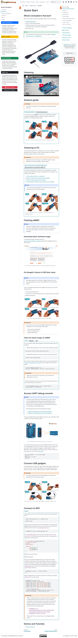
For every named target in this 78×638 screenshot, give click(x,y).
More (47, 2)
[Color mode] (63, 2)
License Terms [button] (66, 39)
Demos (3, 17)
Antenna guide (65, 12)
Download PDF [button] (66, 32)
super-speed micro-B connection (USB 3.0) (35, 165)
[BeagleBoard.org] (76, 2)
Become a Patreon (10, 87)
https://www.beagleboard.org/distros (32, 241)
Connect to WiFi (65, 22)
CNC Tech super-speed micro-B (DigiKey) (36, 179)
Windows (31, 340)
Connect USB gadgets (67, 20)
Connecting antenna (29, 112)
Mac (37, 340)
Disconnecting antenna (41, 112)
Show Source (66, 30)
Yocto (26, 511)
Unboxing (64, 10)
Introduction (23, 2)
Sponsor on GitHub (10, 90)
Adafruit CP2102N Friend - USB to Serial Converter (40, 411)
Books (37, 2)
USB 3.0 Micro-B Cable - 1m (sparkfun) (36, 176)
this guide (41, 451)
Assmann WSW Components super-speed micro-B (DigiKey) (40, 181)
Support (3, 19)
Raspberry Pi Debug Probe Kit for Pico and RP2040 (40, 413)
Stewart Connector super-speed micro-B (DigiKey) (38, 178)
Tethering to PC (65, 14)
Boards (28, 2)
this (48, 399)
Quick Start (4, 11)
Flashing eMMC (65, 16)
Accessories (42, 2)
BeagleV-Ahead (33, 5)
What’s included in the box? (68, 8)
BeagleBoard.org (67, 44)
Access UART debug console (68, 18)
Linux (26, 341)
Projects (33, 2)
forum (72, 47)
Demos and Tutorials (66, 24)
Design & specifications (6, 13)
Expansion (4, 15)
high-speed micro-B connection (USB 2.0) (35, 167)
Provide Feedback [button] (67, 35)
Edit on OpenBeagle (67, 27)
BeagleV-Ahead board (31, 21)
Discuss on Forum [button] (67, 37)
